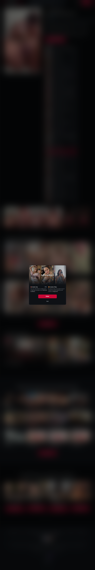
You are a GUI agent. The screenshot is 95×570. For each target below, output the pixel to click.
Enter (47, 296)
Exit (47, 301)
